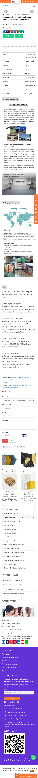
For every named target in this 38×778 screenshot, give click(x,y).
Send (5, 441)
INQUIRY (9, 36)
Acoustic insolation (11, 667)
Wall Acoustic (7, 506)
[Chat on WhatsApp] (33, 757)
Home (7, 654)
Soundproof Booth (9, 529)
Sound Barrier (8, 537)
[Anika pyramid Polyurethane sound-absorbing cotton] (28, 460)
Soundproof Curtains (10, 533)
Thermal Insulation (9, 525)
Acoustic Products (11, 661)
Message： (6, 420)
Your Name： (6, 405)
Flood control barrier (10, 564)
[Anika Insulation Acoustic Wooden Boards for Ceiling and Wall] (9, 482)
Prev (6, 11)
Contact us (8, 671)
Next (32, 11)
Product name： (8, 397)
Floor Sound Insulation (11, 510)
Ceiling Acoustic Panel (10, 541)
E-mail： (5, 412)
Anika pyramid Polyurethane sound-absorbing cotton (28, 472)
